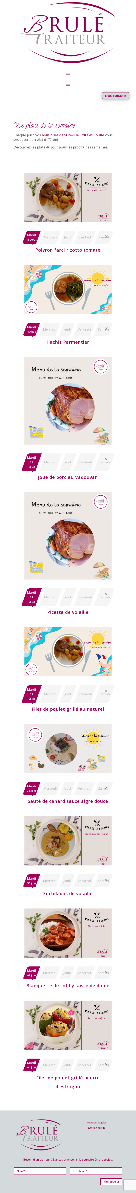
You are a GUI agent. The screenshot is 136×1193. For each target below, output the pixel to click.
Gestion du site (97, 1128)
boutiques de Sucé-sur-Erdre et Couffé (73, 135)
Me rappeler (111, 1182)
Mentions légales (97, 1122)
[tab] (31, 237)
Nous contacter (115, 96)
